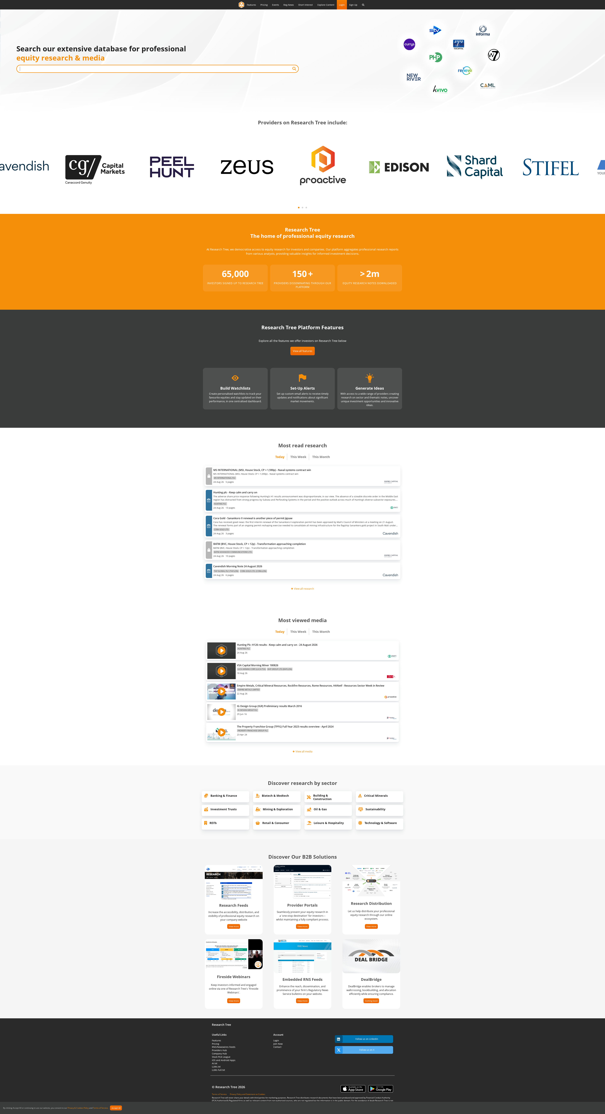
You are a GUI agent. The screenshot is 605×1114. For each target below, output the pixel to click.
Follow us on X (366, 1049)
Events (275, 4)
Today (279, 457)
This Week (298, 457)
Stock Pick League (221, 1056)
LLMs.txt (216, 1066)
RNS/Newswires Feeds (223, 1046)
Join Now (278, 1043)
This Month (321, 457)
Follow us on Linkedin (366, 1038)
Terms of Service (100, 1108)
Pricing (264, 4)
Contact (277, 1046)
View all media (304, 751)
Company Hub (219, 1053)
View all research (304, 588)
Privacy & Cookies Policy (78, 1108)
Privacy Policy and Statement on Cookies (247, 1094)
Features (251, 4)
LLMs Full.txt (218, 1069)
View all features (302, 351)
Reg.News (288, 4)
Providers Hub (219, 1050)
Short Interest (305, 4)
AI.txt (214, 1063)
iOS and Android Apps (223, 1060)
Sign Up (353, 4)
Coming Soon (371, 1000)
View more (234, 926)
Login (342, 4)
